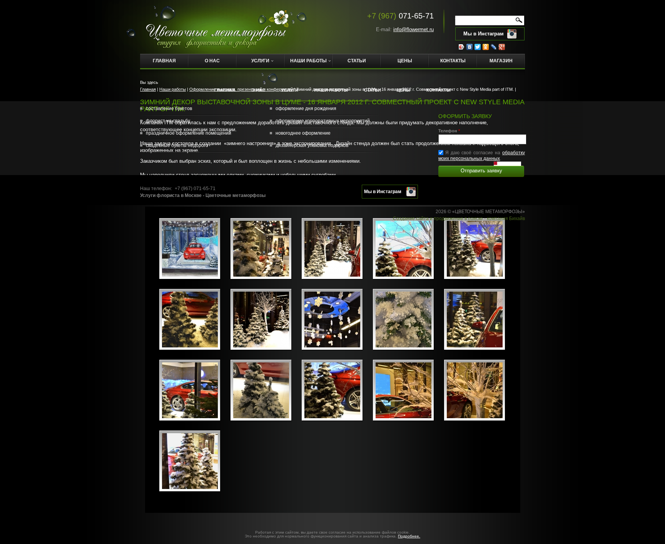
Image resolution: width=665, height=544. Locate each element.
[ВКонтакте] (470, 47)
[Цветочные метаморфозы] (216, 26)
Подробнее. (409, 536)
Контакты (453, 60)
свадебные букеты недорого (177, 145)
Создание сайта (411, 218)
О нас (212, 60)
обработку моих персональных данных (481, 156)
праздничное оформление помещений (188, 133)
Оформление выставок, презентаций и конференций (241, 89)
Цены (405, 60)
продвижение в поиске (458, 218)
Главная (164, 60)
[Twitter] (478, 47)
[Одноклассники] (486, 47)
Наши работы (308, 60)
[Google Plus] (502, 47)
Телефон (449, 130)
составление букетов (169, 108)
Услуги (260, 60)
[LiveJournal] (494, 47)
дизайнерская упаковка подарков (312, 145)
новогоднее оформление (303, 133)
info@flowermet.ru (413, 29)
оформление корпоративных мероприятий (323, 120)
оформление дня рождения (306, 108)
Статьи (357, 60)
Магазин (501, 60)
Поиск (497, 19)
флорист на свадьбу (168, 120)
